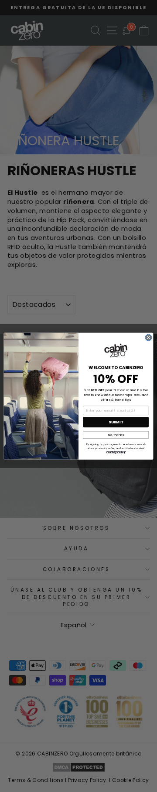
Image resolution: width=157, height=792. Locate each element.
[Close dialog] (148, 337)
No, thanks (115, 435)
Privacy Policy (115, 452)
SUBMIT (116, 422)
